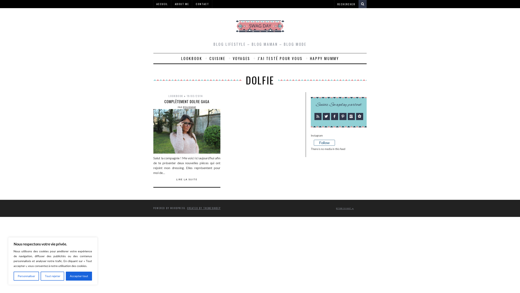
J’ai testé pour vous (280, 58)
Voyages (241, 58)
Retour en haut (344, 208)
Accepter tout (79, 276)
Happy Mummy (324, 58)
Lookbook (191, 58)
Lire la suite (186, 179)
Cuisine (217, 58)
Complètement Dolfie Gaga (186, 101)
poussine (189, 107)
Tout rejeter (52, 276)
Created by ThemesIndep (203, 208)
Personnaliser (26, 276)
